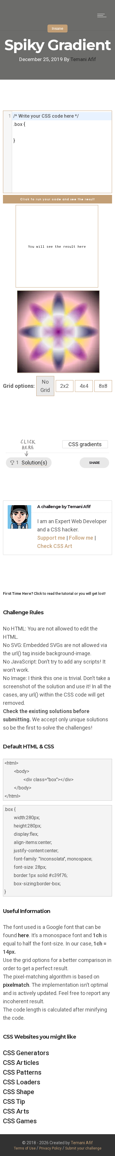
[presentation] (62, 116)
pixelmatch (16, 985)
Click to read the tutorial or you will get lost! (54, 593)
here (23, 935)
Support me (51, 538)
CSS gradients (85, 444)
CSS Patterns (22, 1072)
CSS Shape (18, 1092)
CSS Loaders (21, 1082)
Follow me (81, 538)
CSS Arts (16, 1111)
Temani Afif (83, 59)
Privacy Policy (51, 1148)
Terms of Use (25, 1148)
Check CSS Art (54, 546)
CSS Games (20, 1121)
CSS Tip (14, 1101)
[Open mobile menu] (103, 15)
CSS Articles (21, 1062)
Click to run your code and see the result (57, 199)
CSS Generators (26, 1053)
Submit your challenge (83, 1148)
